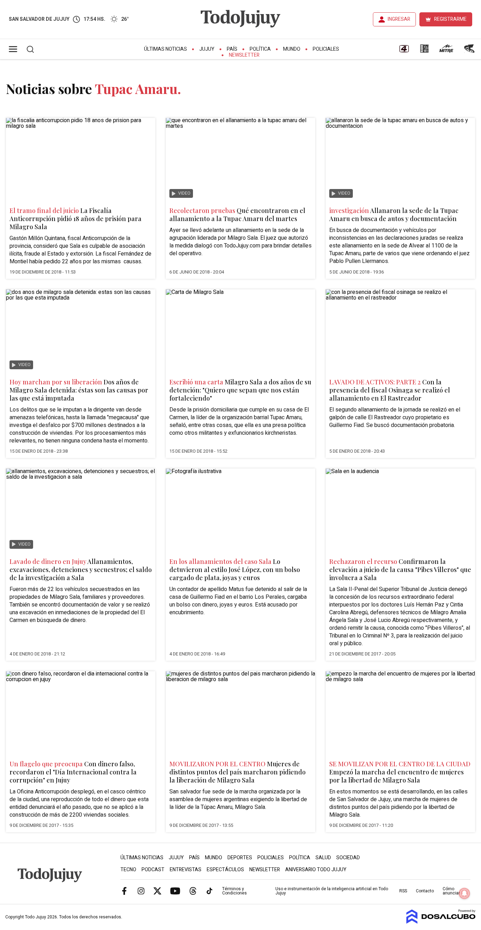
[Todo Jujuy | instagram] (141, 890)
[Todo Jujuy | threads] (193, 890)
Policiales (326, 49)
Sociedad (348, 857)
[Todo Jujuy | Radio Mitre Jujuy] (446, 51)
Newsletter (244, 55)
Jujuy (206, 49)
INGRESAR (399, 19)
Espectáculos (225, 869)
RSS (403, 891)
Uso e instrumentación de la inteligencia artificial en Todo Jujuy (331, 891)
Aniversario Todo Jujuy (315, 869)
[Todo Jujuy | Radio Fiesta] (470, 51)
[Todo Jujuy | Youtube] (175, 890)
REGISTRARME (450, 19)
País (232, 49)
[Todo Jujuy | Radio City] (424, 51)
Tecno (128, 869)
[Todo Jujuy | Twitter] (157, 890)
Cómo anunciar (451, 891)
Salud (323, 857)
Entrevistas (185, 869)
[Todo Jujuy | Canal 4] (404, 51)
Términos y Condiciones (234, 891)
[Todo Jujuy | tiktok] (209, 890)
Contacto (425, 891)
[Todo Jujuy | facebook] (124, 890)
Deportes (239, 857)
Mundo (291, 49)
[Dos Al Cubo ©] (441, 922)
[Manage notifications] (464, 893)
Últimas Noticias (165, 49)
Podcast (153, 869)
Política (260, 49)
